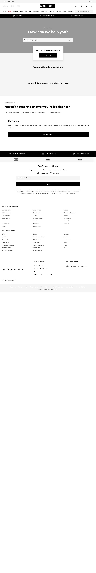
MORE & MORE (6, 248)
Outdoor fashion (37, 218)
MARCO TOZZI (6, 242)
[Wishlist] (87, 6)
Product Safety (81, 287)
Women (5, 6)
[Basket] (92, 6)
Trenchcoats (5, 223)
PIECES (66, 237)
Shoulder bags (37, 226)
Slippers (66, 215)
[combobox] (48, 40)
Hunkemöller (67, 239)
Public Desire (36, 239)
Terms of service (45, 287)
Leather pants (37, 210)
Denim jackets (6, 215)
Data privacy (34, 287)
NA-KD (35, 234)
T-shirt (4, 226)
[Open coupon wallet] (71, 6)
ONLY (3, 234)
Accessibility (70, 287)
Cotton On (5, 239)
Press (20, 287)
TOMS (65, 245)
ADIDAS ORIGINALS (7, 250)
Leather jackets (6, 221)
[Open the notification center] (81, 6)
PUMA (65, 242)
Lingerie (35, 215)
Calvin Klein (36, 242)
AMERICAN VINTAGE (8, 245)
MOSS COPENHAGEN (39, 245)
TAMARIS (66, 234)
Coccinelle (5, 237)
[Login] (76, 6)
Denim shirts (67, 218)
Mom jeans (36, 221)
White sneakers (6, 212)
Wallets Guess (6, 218)
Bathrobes (36, 223)
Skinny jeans (36, 212)
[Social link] (4, 269)
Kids (18, 6)
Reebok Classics (37, 250)
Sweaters (66, 223)
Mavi (65, 248)
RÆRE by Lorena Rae (39, 237)
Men (12, 6)
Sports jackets (6, 210)
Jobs (26, 287)
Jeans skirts (67, 221)
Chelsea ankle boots (69, 212)
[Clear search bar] (92, 11)
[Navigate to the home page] (12, 262)
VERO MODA (36, 248)
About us (13, 287)
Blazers (66, 210)
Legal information (58, 287)
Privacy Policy (20, 191)
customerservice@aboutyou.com (30, 193)
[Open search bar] (76, 11)
